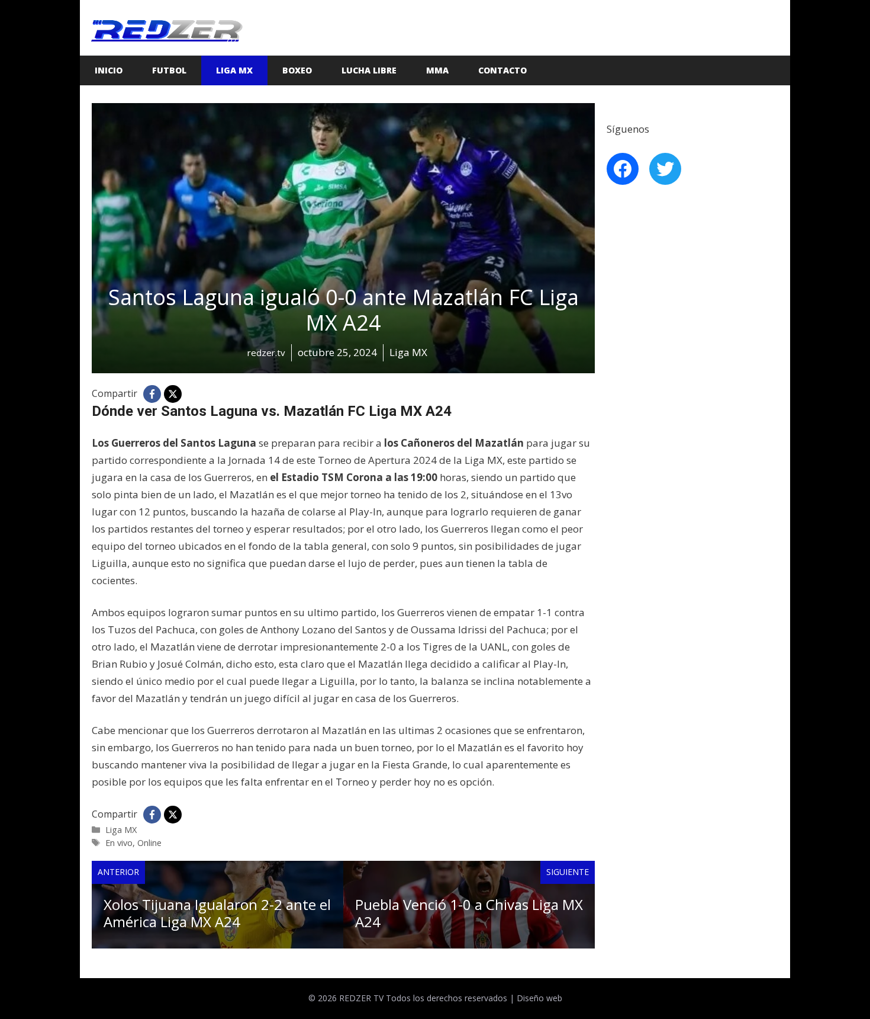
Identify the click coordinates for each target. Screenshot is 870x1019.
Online (149, 842)
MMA (437, 70)
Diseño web (539, 998)
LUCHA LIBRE (369, 70)
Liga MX (234, 70)
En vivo (119, 842)
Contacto (502, 70)
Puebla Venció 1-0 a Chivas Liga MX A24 (469, 913)
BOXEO (297, 70)
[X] (173, 394)
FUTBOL (169, 70)
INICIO (109, 70)
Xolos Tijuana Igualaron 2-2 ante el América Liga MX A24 (217, 913)
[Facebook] (152, 394)
